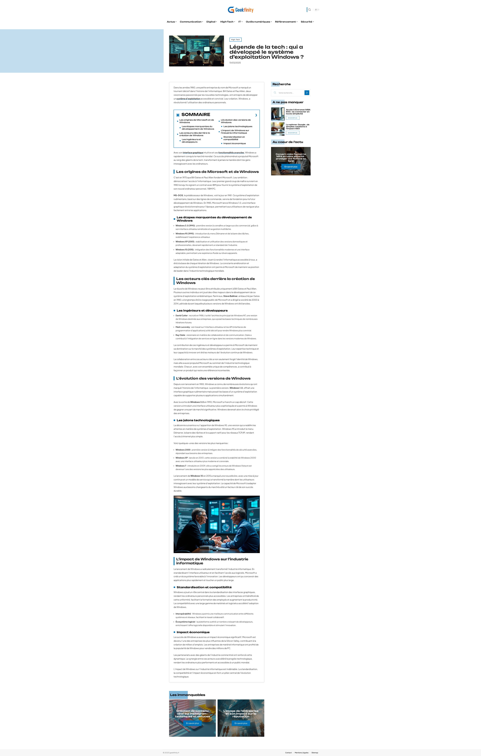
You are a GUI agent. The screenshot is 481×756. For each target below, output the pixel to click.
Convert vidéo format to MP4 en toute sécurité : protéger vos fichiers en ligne (291, 157)
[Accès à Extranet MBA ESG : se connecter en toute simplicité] (277, 114)
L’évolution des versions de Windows (236, 121)
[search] (309, 9)
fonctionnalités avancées (231, 152)
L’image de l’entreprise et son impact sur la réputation (241, 713)
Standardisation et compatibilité (234, 138)
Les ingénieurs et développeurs (191, 140)
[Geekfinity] (240, 9)
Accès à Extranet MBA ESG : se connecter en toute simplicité (298, 112)
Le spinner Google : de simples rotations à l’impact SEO (297, 126)
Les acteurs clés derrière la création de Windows (194, 134)
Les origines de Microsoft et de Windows (196, 121)
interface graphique (193, 152)
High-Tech (235, 40)
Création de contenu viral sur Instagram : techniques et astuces (192, 713)
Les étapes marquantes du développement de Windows (198, 127)
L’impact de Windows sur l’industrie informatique (235, 131)
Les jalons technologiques (237, 126)
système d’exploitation (188, 98)
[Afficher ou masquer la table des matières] (233, 114)
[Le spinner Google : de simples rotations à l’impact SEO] (277, 129)
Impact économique (234, 143)
